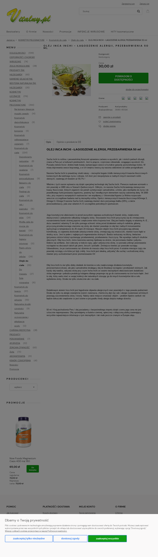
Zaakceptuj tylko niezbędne (29, 538)
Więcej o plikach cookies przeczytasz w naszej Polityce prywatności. (36, 531)
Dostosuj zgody (70, 538)
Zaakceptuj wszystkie (107, 538)
